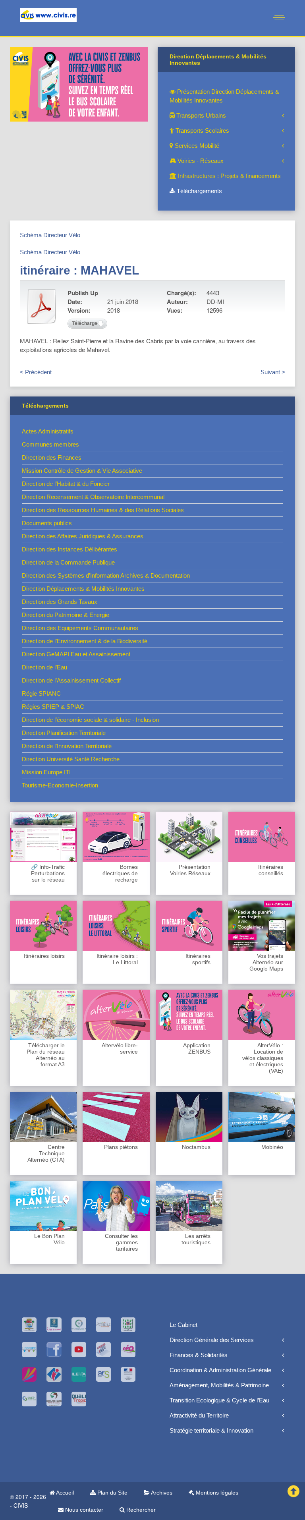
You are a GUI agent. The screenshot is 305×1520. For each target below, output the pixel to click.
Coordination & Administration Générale (220, 1370)
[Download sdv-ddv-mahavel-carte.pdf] (42, 306)
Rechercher (140, 1509)
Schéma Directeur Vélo (50, 235)
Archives (161, 1492)
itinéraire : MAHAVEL (79, 270)
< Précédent (36, 372)
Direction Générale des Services (212, 1339)
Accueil (64, 1492)
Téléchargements (198, 191)
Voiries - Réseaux (200, 160)
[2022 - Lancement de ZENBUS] (79, 83)
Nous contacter (83, 1509)
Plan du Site (111, 1492)
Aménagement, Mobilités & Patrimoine (219, 1385)
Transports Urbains (200, 115)
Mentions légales (216, 1492)
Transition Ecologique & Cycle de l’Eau (219, 1400)
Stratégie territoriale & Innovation (211, 1430)
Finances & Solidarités (199, 1355)
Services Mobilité (196, 145)
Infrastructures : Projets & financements (228, 175)
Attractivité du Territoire (199, 1415)
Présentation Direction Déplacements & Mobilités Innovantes (224, 96)
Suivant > (273, 372)
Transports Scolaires (201, 130)
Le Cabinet (183, 1324)
